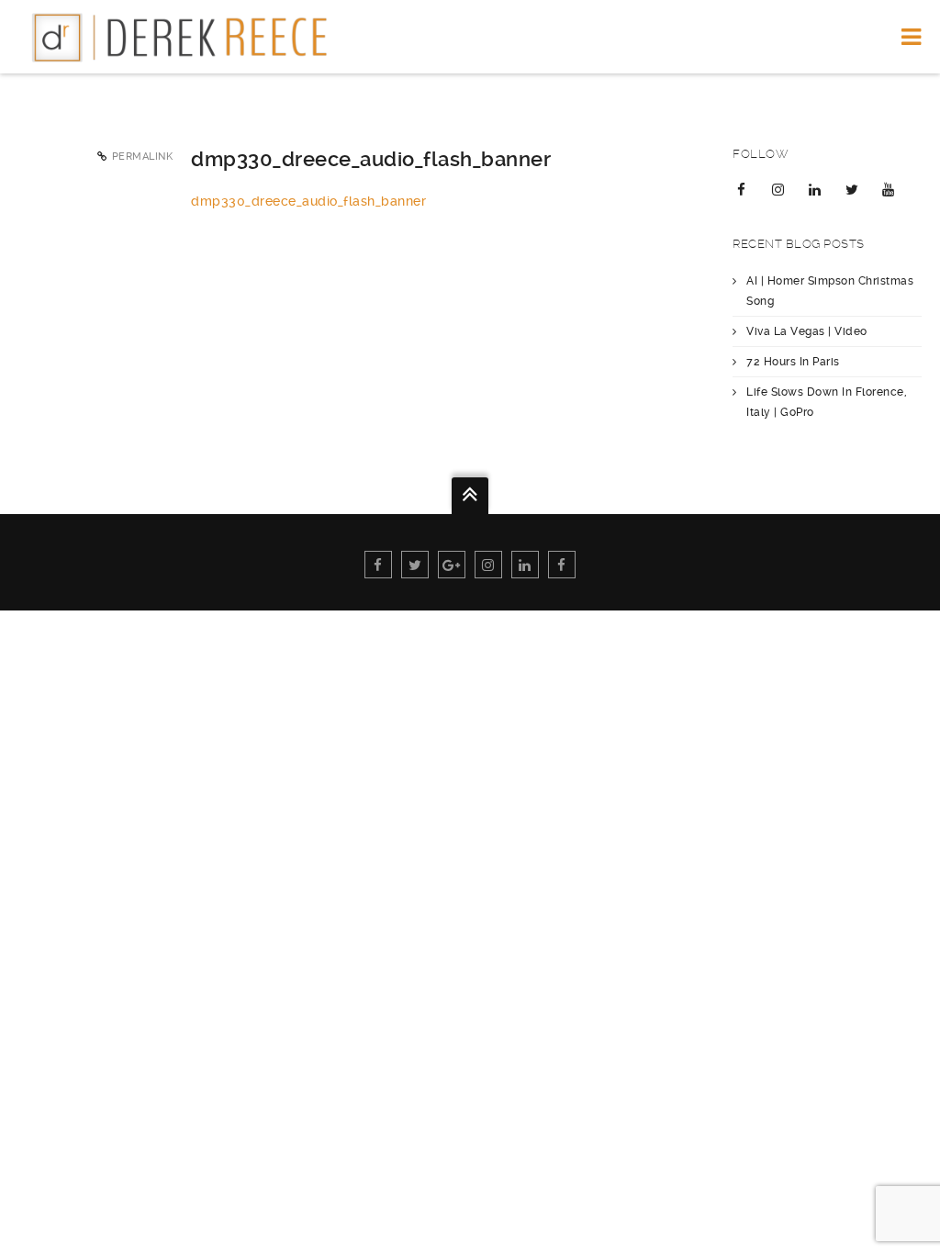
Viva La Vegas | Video (806, 331)
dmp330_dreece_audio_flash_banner (308, 201)
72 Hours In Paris (793, 361)
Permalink (142, 156)
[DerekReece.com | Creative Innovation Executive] (187, 36)
